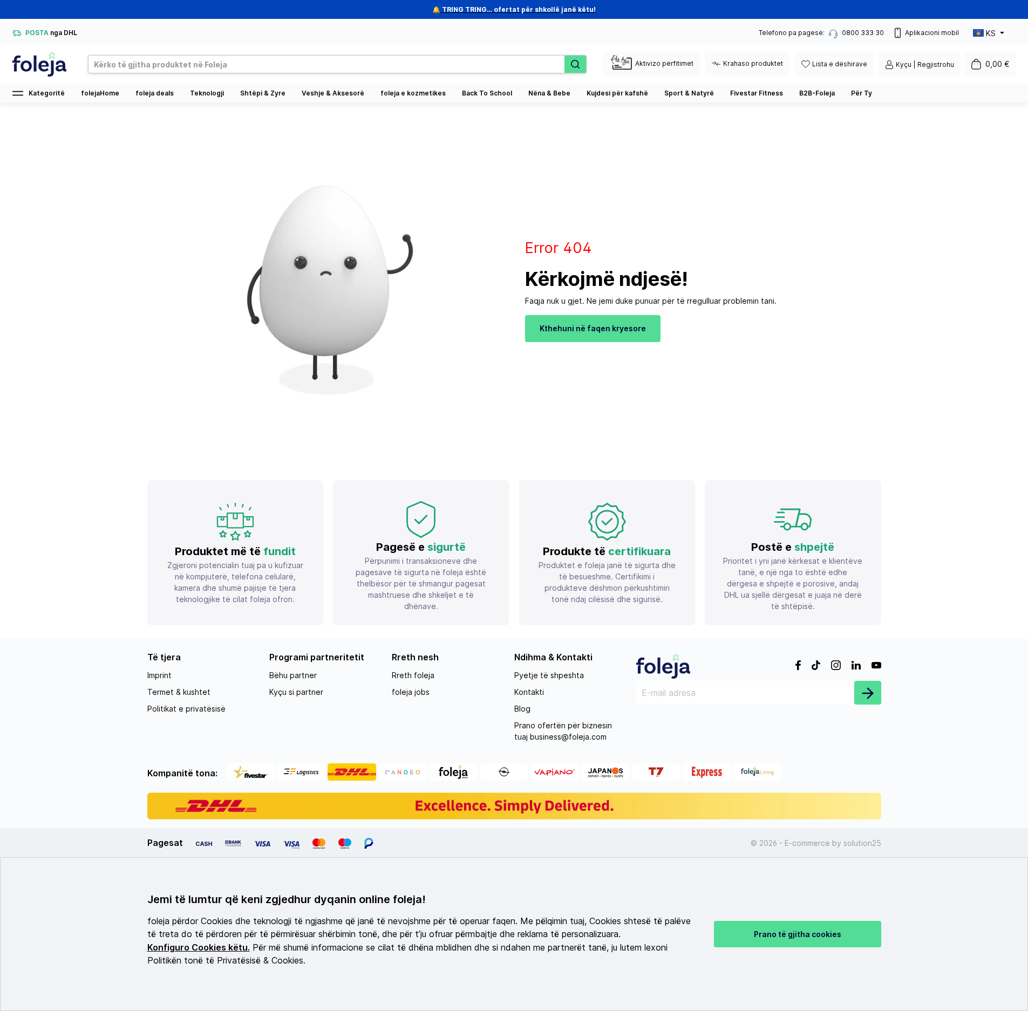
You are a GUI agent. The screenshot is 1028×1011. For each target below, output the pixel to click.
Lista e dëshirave (839, 64)
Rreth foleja (413, 675)
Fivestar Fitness (756, 93)
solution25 (862, 843)
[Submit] (867, 693)
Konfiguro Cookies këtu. (198, 947)
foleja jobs (411, 691)
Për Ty (861, 93)
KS (991, 33)
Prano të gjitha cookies (797, 934)
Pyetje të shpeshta (549, 675)
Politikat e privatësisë (186, 708)
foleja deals (154, 93)
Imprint (159, 675)
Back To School (487, 93)
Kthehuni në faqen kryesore (593, 328)
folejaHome (100, 93)
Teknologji (207, 93)
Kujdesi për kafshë (617, 93)
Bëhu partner (293, 675)
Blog (522, 708)
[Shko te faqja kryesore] (39, 64)
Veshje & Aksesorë (333, 93)
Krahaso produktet (753, 63)
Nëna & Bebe (549, 93)
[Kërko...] (575, 64)
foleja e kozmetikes (413, 93)
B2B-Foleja (817, 93)
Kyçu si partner (296, 691)
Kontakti (529, 691)
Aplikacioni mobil (932, 33)
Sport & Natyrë (689, 93)
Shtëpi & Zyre (262, 93)
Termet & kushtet (178, 691)
